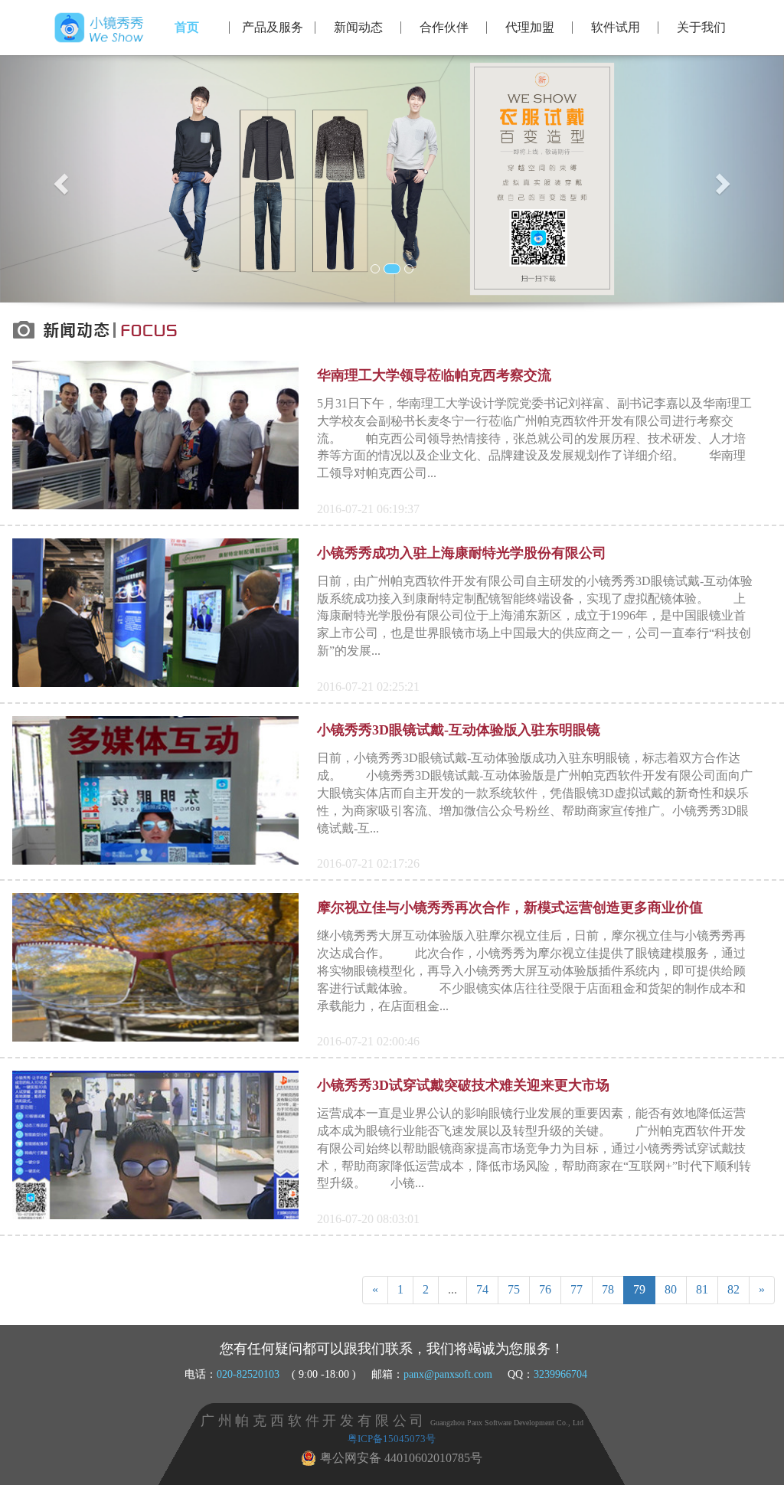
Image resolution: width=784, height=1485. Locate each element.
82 (733, 1289)
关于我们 (701, 27)
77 (576, 1289)
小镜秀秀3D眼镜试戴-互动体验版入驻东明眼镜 (458, 730)
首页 (187, 27)
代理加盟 (529, 27)
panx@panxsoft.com (447, 1374)
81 (702, 1289)
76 (545, 1289)
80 (671, 1289)
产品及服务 (272, 27)
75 (514, 1289)
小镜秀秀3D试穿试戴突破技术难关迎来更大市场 (463, 1085)
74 (482, 1289)
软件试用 (615, 27)
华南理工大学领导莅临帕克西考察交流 (434, 375)
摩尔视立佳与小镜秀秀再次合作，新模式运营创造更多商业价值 (510, 907)
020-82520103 (248, 1374)
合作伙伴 (444, 27)
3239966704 (560, 1374)
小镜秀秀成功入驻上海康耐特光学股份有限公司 (461, 553)
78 (608, 1289)
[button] (59, 179)
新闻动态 (358, 27)
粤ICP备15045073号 (392, 1439)
